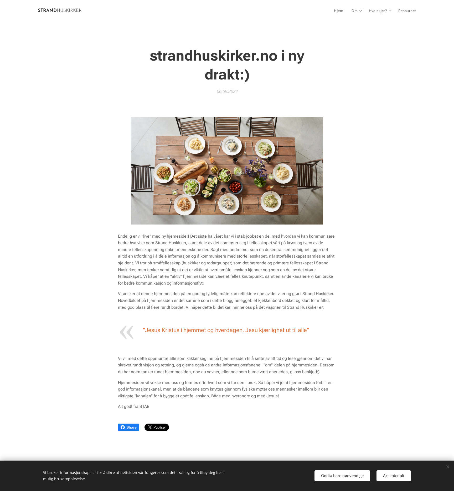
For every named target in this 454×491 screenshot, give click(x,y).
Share (131, 427)
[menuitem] (340, 10)
